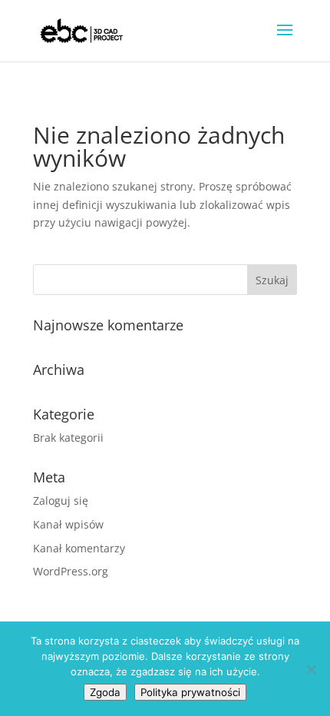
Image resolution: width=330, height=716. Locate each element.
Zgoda (105, 692)
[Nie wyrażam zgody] (310, 669)
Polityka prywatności (190, 692)
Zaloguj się (60, 500)
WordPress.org (70, 571)
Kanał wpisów (68, 524)
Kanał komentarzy (79, 548)
